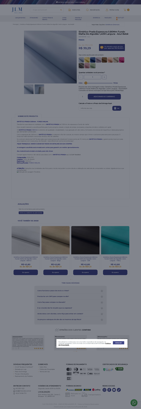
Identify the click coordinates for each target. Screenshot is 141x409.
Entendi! (118, 343)
